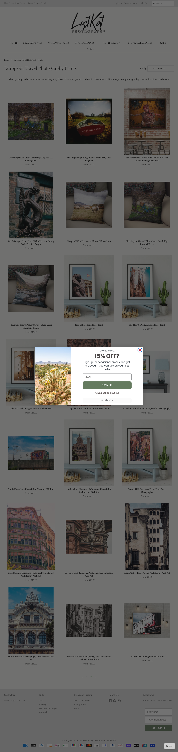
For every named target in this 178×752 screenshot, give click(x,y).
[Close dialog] (140, 350)
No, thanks (107, 400)
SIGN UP (107, 385)
